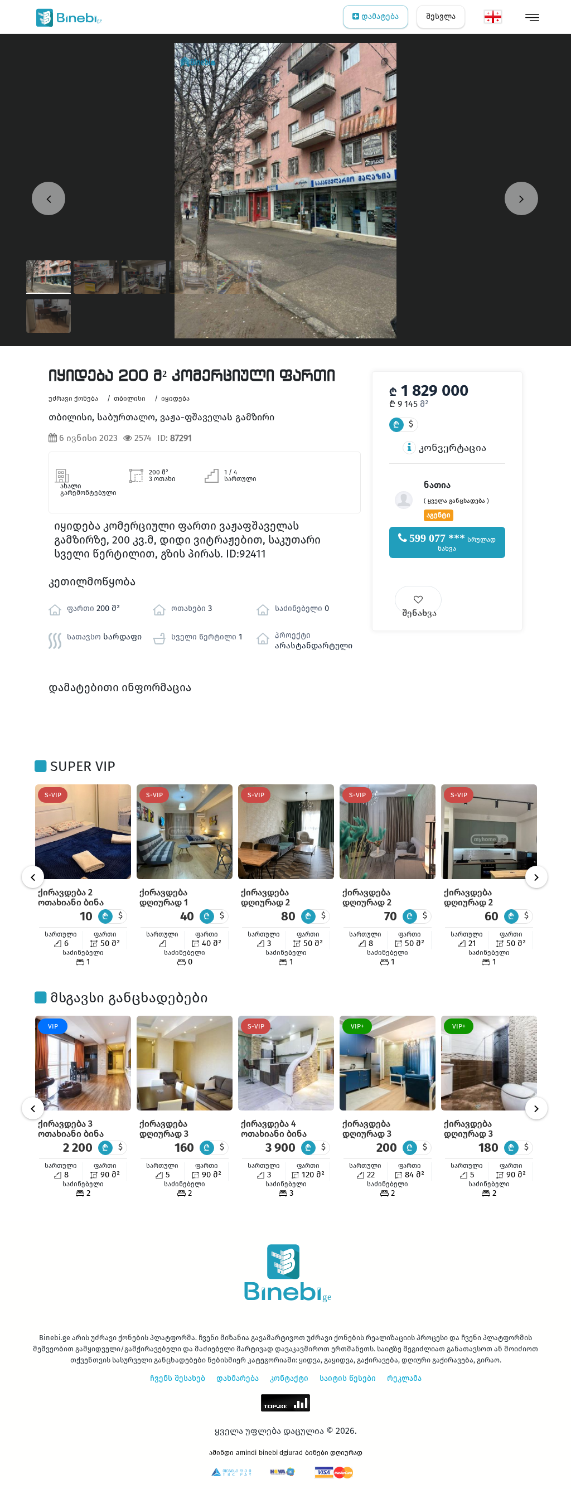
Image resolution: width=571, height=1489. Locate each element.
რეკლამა (404, 1378)
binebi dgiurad (281, 1452)
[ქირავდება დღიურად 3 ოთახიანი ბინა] (185, 1063)
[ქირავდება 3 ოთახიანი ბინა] (83, 1063)
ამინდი (221, 1452)
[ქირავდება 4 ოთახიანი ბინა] (286, 1063)
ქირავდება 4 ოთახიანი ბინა (274, 1128)
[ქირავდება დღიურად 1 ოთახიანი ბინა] (185, 831)
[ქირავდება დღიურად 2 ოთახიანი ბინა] (286, 831)
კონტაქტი (289, 1378)
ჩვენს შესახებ (177, 1378)
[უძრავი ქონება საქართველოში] (66, 16)
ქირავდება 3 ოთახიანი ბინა (71, 1128)
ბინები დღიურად (333, 1452)
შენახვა (419, 611)
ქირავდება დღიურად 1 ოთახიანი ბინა (172, 902)
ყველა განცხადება (456, 501)
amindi (246, 1452)
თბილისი (130, 398)
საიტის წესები (348, 1378)
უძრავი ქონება (73, 398)
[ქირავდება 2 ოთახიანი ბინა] (83, 831)
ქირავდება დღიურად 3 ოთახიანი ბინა (172, 1133)
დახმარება (237, 1378)
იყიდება (175, 398)
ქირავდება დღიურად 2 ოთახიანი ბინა (274, 902)
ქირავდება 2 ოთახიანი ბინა (71, 897)
